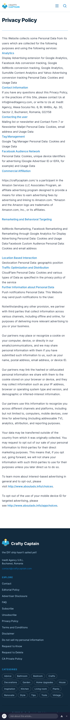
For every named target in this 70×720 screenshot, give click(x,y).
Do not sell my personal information (23, 639)
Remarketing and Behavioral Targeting (27, 219)
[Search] (65, 6)
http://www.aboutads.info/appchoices (32, 505)
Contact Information (15, 87)
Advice (7, 676)
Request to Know (12, 646)
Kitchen (25, 688)
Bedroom (38, 676)
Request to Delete (12, 652)
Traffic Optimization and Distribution (25, 267)
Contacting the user (15, 117)
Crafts (52, 676)
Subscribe (8, 608)
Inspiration (9, 688)
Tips (33, 695)
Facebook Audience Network (21, 151)
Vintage (57, 695)
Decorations (10, 682)
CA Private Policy (12, 658)
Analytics (8, 53)
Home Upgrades (44, 682)
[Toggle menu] (57, 6)
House (62, 682)
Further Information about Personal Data (28, 287)
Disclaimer (8, 633)
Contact (6, 583)
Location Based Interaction (19, 257)
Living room (41, 688)
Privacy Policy (10, 621)
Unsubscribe (9, 614)
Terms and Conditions (15, 627)
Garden (26, 682)
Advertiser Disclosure (14, 595)
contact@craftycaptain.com (17, 568)
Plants (56, 688)
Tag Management (13, 136)
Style (22, 695)
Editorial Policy (10, 589)
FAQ (4, 602)
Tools (44, 695)
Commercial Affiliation (16, 171)
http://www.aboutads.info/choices (30, 486)
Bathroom (22, 676)
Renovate (9, 695)
